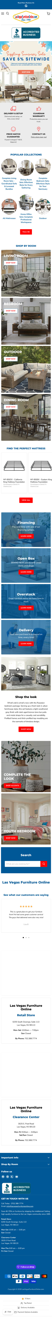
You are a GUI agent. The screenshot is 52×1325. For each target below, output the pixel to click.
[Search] (43, 816)
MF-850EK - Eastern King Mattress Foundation (41, 432)
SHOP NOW (26, 681)
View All (26, 184)
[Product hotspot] (18, 621)
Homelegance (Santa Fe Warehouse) (11, 437)
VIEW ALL (26, 452)
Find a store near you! (39, 89)
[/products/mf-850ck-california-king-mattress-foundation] (14, 417)
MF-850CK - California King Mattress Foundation (14, 432)
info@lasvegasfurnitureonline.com (19, 1158)
